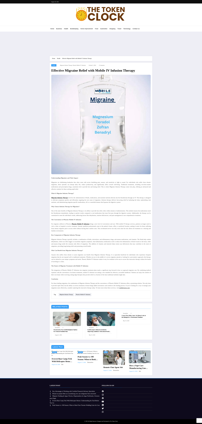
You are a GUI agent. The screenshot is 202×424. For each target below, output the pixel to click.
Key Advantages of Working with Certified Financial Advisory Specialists (73, 391)
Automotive (103, 29)
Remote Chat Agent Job (113, 367)
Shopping (112, 29)
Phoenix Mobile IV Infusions (79, 65)
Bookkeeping (74, 29)
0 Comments (102, 65)
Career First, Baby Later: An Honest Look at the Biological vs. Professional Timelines (134, 316)
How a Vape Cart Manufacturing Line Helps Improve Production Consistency (139, 367)
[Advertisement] (101, 43)
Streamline (57, 327)
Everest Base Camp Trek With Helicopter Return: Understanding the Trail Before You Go (62, 360)
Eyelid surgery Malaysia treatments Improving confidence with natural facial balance (98, 330)
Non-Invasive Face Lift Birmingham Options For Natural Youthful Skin (65, 330)
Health (66, 29)
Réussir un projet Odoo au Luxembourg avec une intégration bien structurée (74, 393)
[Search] (151, 29)
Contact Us (136, 29)
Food (96, 29)
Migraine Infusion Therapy (66, 65)
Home (52, 29)
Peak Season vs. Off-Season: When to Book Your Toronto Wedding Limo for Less (87, 358)
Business (59, 29)
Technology (127, 29)
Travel (119, 29)
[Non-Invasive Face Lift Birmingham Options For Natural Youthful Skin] (67, 318)
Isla (62, 364)
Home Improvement (86, 29)
